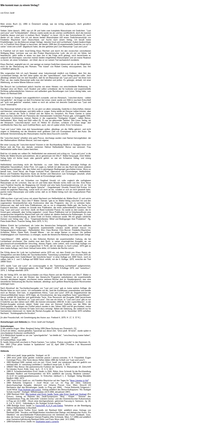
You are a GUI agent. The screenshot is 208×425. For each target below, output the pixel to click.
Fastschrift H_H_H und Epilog (49, 405)
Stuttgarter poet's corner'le (47, 421)
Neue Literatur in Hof (79, 380)
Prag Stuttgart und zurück (29, 389)
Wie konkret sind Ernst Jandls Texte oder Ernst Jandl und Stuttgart (56, 394)
